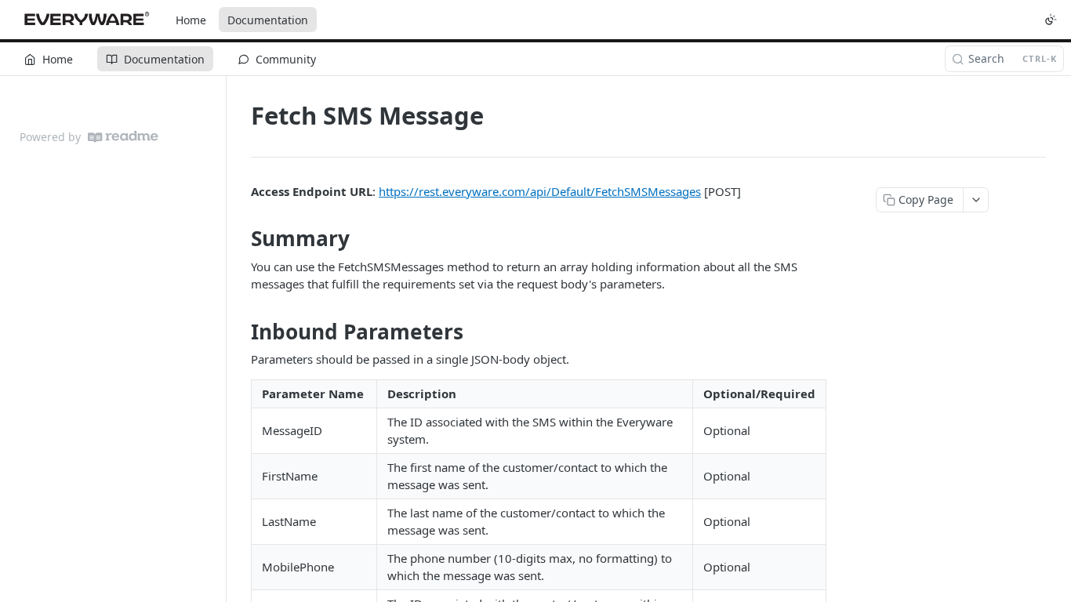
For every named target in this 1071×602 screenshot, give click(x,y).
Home (191, 20)
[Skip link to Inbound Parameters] (240, 331)
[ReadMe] (123, 137)
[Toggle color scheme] (1050, 19)
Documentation (267, 20)
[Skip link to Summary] (240, 239)
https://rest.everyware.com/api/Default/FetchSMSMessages (540, 191)
